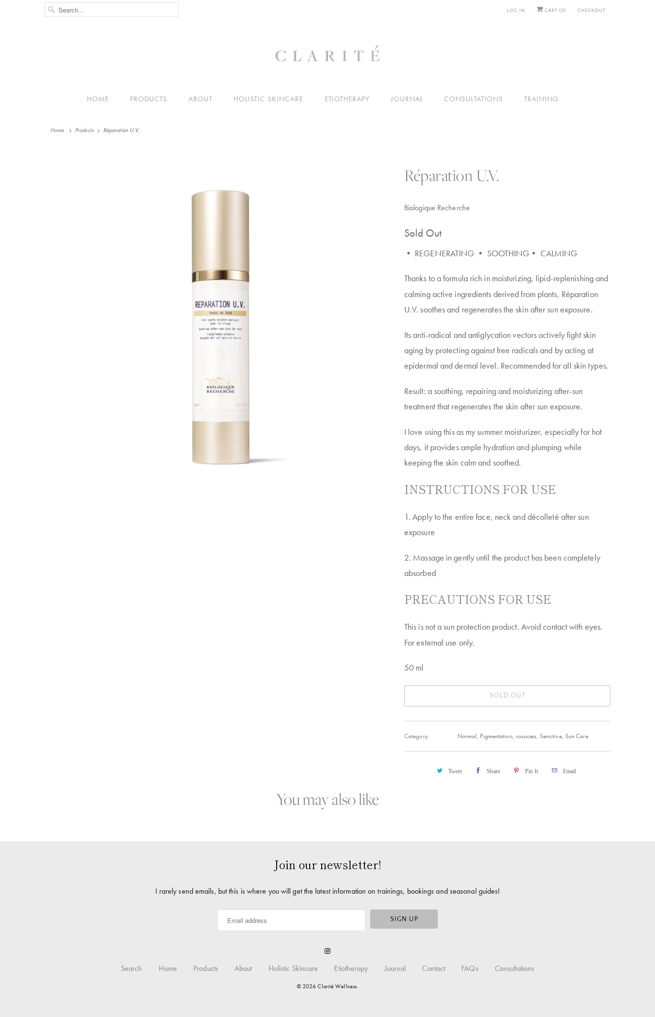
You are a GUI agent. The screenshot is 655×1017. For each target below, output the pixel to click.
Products (148, 99)
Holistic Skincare (268, 99)
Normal (467, 736)
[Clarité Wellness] (327, 57)
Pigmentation (496, 736)
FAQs (469, 968)
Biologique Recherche (437, 208)
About (200, 99)
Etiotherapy (347, 99)
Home (98, 99)
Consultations (473, 99)
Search (131, 968)
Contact (433, 968)
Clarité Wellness (337, 986)
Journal (407, 99)
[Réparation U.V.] (220, 324)
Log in (516, 10)
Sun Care (576, 736)
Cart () (554, 10)
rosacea (526, 736)
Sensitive (551, 736)
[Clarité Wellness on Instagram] (327, 951)
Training (541, 99)
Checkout (592, 10)
